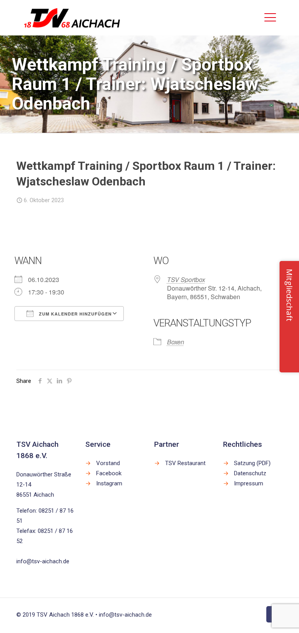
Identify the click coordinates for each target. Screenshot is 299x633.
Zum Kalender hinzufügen (74, 314)
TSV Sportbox (186, 279)
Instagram (109, 483)
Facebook (108, 473)
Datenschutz (250, 473)
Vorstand (108, 463)
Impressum (248, 483)
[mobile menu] (270, 17)
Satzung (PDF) (252, 463)
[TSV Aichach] (72, 17)
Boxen (175, 341)
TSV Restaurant (185, 463)
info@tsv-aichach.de (42, 561)
